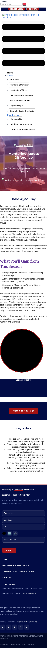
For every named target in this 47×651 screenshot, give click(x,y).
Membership (13, 115)
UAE (11, 594)
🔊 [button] (15, 533)
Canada (27, 588)
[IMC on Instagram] (14, 627)
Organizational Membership (23, 129)
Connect (6, 578)
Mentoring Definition (19, 85)
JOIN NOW (33, 9)
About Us (14, 79)
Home (10, 73)
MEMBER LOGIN (16, 9)
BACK (30, 145)
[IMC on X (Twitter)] (20, 627)
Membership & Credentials (15, 566)
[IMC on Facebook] (8, 627)
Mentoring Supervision (20, 100)
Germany (18, 594)
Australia (34, 588)
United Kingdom (17, 588)
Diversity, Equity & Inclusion (22, 111)
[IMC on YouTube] (26, 627)
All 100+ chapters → (29, 594)
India (40, 588)
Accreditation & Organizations (18, 572)
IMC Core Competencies (21, 95)
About (10, 75)
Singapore (5, 594)
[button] (23, 45)
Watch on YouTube (24, 410)
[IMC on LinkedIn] (2, 627)
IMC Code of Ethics (18, 90)
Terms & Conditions (28, 644)
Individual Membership (21, 124)
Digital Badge (16, 106)
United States (6, 588)
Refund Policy (15, 644)
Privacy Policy (4, 644)
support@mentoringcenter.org (27, 622)
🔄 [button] (9, 533)
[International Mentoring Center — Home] (23, 603)
